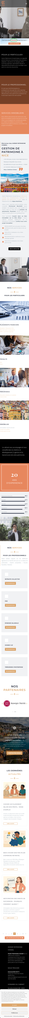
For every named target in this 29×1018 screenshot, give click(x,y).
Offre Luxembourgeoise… (7, 331)
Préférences (14, 1013)
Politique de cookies (8, 1016)
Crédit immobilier (5, 429)
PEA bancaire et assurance (7, 330)
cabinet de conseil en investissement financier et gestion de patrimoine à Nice (14, 197)
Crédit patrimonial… (5, 431)
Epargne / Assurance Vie (7, 328)
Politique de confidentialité (18, 1016)
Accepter (14, 1005)
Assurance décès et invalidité (8, 395)
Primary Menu (26, 4)
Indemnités (3, 397)
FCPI (1, 364)
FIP (1, 362)
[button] (2, 22)
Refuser (14, 1009)
